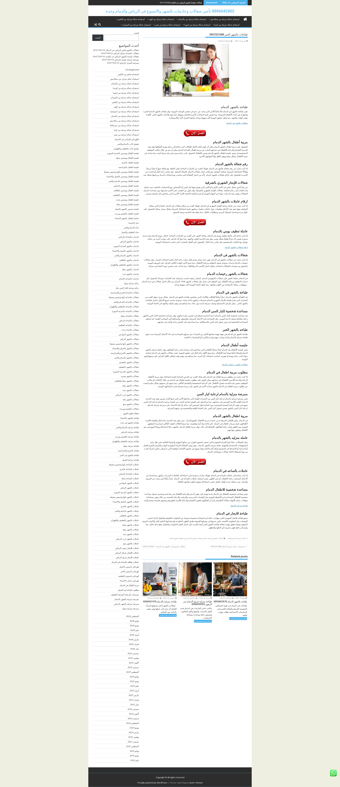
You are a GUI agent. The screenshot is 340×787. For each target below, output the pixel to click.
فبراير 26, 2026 (204, 598)
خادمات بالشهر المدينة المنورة (126, 246)
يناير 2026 (134, 648)
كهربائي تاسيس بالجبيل (129, 566)
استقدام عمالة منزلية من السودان (137, 25)
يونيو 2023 (134, 755)
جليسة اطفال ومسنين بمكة (127, 204)
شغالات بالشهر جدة (131, 390)
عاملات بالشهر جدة (131, 534)
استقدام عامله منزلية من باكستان (125, 83)
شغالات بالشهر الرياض (129, 339)
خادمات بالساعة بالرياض (128, 236)
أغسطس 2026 (132, 616)
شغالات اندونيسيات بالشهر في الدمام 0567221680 (164, 546)
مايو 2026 (134, 630)
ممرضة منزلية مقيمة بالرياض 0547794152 (120, 59)
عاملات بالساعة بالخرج (129, 469)
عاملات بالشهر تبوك (130, 529)
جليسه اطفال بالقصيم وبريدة (127, 213)
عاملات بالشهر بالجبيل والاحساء (126, 501)
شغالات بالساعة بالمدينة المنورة (125, 311)
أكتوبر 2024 (134, 713)
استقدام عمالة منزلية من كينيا (226, 25)
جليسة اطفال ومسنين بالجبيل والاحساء (123, 176)
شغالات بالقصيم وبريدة (129, 408)
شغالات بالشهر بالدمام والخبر (126, 357)
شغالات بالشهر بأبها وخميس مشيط (124, 343)
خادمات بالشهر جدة (131, 274)
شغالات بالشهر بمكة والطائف (126, 380)
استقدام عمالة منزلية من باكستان (192, 19)
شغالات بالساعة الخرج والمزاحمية (124, 292)
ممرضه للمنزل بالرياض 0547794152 (123, 62)
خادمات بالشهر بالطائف (129, 260)
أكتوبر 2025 (134, 662)
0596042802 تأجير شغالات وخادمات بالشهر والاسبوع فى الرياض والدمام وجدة (170, 11)
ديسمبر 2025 (133, 653)
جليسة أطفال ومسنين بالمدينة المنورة (123, 153)
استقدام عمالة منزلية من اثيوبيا (197, 25)
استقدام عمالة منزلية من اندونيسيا (124, 111)
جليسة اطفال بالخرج (130, 162)
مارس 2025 (134, 695)
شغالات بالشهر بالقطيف (129, 367)
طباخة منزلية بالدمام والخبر (236, 538)
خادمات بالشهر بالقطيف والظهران (124, 264)
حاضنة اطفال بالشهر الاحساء (127, 218)
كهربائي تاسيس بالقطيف (128, 576)
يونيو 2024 (134, 727)
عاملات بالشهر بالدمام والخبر (127, 511)
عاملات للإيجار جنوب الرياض (127, 548)
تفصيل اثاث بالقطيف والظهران (126, 148)
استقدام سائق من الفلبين (128, 74)
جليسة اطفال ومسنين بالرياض (126, 185)
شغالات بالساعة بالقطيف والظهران (124, 306)
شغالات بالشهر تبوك (130, 385)
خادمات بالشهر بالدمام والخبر (126, 255)
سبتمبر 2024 (133, 718)
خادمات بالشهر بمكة (130, 269)
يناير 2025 (134, 704)
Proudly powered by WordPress (152, 782)
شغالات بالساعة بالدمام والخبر (126, 302)
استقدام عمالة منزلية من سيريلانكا (124, 125)
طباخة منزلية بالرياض (130, 432)
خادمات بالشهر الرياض (129, 241)
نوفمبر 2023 (133, 737)
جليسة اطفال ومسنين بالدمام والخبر (124, 181)
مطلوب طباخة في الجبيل (128, 590)
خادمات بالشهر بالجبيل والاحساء (125, 250)
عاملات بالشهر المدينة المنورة (126, 492)
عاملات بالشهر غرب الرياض (127, 538)
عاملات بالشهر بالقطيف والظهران (125, 520)
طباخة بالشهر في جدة (130, 422)
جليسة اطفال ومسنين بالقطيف (126, 195)
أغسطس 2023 (132, 746)
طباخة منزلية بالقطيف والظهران (125, 441)
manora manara (224, 41)
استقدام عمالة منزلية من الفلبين (131, 19)
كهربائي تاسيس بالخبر (129, 571)
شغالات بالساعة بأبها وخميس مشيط (124, 297)
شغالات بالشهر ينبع (131, 404)
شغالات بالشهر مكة (131, 399)
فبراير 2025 (134, 699)
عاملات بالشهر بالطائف (129, 515)
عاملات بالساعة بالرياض (129, 473)
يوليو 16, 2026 (240, 598)
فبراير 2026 (134, 644)
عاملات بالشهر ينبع (131, 543)
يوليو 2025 (134, 676)
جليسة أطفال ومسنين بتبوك (127, 157)
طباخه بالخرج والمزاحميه (128, 450)
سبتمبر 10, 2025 (169, 598)
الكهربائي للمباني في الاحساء (127, 139)
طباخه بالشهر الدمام (194, 538)
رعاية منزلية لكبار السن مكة (127, 288)
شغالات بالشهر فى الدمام (237, 123)
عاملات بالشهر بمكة (130, 525)
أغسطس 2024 (132, 723)
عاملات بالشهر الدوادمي (129, 483)
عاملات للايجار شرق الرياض (127, 557)
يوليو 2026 (134, 620)
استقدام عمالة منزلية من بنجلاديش (224, 19)
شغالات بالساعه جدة (130, 329)
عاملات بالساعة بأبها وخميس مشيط (124, 464)
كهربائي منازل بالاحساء (129, 580)
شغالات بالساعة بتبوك (129, 315)
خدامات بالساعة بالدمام (129, 278)
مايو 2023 (134, 760)
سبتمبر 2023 (133, 741)
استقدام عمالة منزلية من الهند (161, 19)
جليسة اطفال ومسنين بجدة (127, 199)
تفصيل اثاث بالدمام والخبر (128, 144)
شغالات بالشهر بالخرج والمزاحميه (125, 353)
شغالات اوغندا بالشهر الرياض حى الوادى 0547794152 (181, 2)
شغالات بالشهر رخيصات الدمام (235, 364)
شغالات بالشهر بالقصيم (129, 362)
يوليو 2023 (134, 751)
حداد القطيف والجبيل (130, 232)
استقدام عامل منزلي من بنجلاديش (124, 79)
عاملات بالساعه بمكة (130, 478)
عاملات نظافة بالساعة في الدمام (125, 562)
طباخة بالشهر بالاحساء (129, 418)
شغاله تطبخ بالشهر (131, 413)
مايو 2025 (134, 686)
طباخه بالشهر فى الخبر (129, 455)
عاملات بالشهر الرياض (129, 487)
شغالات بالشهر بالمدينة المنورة (126, 371)
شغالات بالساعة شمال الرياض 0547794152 (120, 53)
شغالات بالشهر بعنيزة (130, 376)
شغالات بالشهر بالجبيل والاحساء (125, 348)
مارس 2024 (134, 732)
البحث (136, 33)
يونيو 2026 (134, 625)
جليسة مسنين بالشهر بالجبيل (127, 209)
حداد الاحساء (133, 223)
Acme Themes (196, 782)
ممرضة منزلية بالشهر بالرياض (126, 603)
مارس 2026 (134, 639)
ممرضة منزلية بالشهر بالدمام (127, 599)
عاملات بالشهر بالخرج (130, 506)
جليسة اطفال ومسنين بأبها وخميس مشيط (121, 171)
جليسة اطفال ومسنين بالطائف (126, 190)
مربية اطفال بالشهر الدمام (178, 538)
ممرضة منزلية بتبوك (130, 608)
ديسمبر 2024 (133, 709)
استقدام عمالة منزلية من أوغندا (126, 88)
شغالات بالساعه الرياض (129, 320)
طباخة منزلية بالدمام (239, 505)
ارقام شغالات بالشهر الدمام (236, 247)
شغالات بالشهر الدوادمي (128, 334)
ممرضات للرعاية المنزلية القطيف (125, 594)
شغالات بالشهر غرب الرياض (127, 394)
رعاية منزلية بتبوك (131, 283)
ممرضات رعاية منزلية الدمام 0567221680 (227, 546)
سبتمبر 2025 (133, 667)
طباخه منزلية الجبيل (130, 459)
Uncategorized (132, 69)
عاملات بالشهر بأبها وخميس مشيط (124, 497)
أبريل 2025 (134, 690)
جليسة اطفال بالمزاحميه (128, 167)
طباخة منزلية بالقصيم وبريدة (127, 436)
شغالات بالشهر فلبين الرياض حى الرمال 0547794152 (116, 50)
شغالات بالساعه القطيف (128, 325)
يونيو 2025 (134, 681)
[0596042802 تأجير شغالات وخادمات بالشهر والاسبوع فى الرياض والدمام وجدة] (245, 18)
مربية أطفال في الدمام (129, 585)
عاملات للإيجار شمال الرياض (127, 552)
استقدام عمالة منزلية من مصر (167, 25)
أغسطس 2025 (132, 672)
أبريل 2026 (134, 634)
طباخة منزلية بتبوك (131, 446)
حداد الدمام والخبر (131, 227)
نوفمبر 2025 (133, 658)
